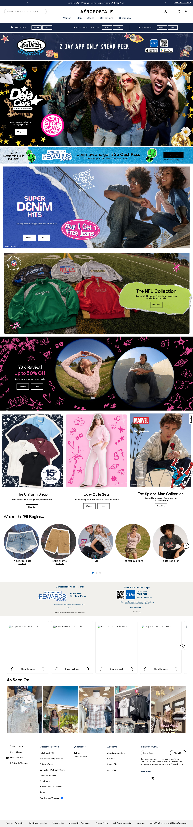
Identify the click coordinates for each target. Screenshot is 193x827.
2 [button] (96, 563)
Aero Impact (112, 770)
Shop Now (21, 132)
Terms (164, 764)
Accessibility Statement (79, 823)
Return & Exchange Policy (51, 759)
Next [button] (165, 3)
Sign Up (178, 753)
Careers (111, 759)
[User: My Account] (165, 11)
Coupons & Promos (49, 776)
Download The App (137, 607)
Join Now (70, 608)
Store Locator (16, 746)
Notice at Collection (15, 823)
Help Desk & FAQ (47, 753)
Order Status (16, 752)
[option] (36, 27)
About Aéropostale (116, 753)
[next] (182, 647)
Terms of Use (58, 823)
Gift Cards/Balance (19, 763)
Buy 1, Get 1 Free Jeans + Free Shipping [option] (96, 3)
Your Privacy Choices (49, 798)
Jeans (90, 18)
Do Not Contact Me (38, 823)
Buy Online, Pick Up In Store (52, 770)
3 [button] (99, 563)
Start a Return (16, 758)
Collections (106, 18)
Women (112, 3)
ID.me (42, 792)
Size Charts (45, 781)
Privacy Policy (176, 764)
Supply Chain (113, 764)
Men (121, 3)
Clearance (125, 18)
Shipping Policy (47, 764)
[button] (28, 647)
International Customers (51, 787)
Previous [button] (28, 3)
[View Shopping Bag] (186, 11)
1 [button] (92, 563)
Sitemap (141, 823)
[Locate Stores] (179, 11)
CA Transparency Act (122, 823)
